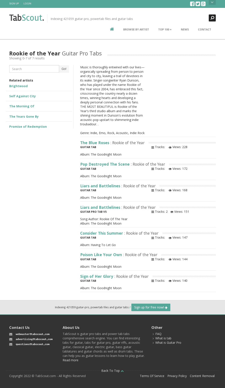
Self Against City (22, 96)
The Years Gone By (24, 116)
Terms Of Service (152, 376)
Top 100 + (165, 29)
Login (27, 3)
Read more (70, 360)
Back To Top (111, 371)
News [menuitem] (185, 29)
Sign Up (14, 3)
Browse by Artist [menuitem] (136, 29)
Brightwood (18, 86)
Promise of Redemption (28, 126)
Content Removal (202, 376)
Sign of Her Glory (97, 276)
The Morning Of (21, 106)
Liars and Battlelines (100, 185)
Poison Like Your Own (101, 254)
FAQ (158, 334)
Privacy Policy (177, 376)
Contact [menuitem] (204, 29)
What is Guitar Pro (168, 342)
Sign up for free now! (149, 307)
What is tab (163, 338)
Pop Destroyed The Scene (105, 164)
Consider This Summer (102, 233)
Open (212, 2)
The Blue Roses (95, 142)
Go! (64, 69)
